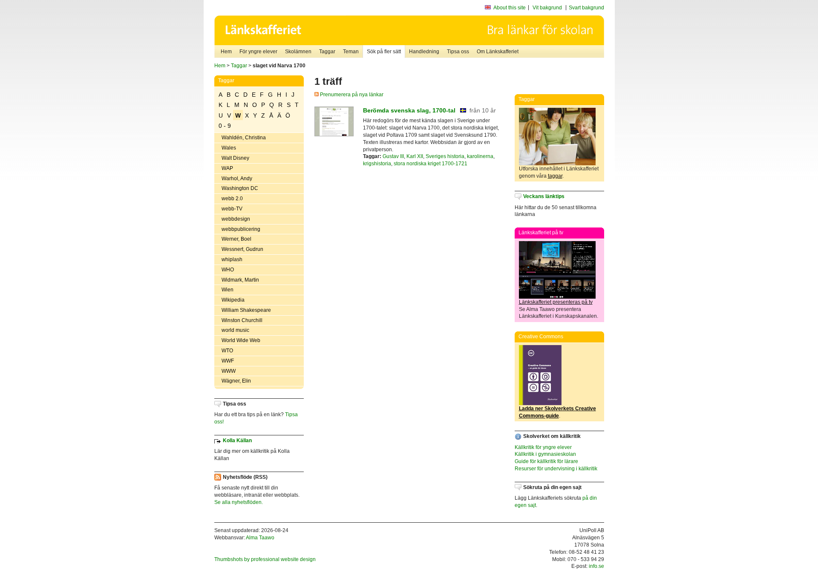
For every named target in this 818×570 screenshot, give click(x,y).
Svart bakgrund (586, 8)
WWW (229, 371)
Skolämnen (298, 52)
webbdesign (236, 219)
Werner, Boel (236, 239)
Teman (351, 52)
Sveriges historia (445, 156)
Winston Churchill (242, 320)
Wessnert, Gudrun (242, 249)
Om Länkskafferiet (497, 52)
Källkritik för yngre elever (543, 447)
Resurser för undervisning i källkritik (556, 469)
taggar (555, 176)
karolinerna (480, 156)
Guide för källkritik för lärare (546, 461)
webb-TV (232, 209)
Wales (229, 148)
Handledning (424, 52)
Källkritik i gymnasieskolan (545, 454)
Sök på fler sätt (384, 52)
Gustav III (393, 156)
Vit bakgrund (547, 8)
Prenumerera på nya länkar (351, 95)
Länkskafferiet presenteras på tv (556, 302)
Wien (227, 290)
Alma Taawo (260, 538)
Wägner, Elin (236, 381)
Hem (226, 52)
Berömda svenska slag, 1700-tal (409, 110)
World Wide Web (241, 340)
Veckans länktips (544, 196)
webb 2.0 (232, 199)
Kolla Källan (237, 440)
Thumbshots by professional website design (265, 559)
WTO (227, 351)
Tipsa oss (458, 52)
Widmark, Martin (240, 280)
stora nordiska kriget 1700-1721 (430, 164)
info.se (596, 566)
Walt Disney (235, 158)
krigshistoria (377, 164)
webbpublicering (241, 229)
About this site (509, 8)
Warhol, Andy (237, 178)
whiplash (232, 259)
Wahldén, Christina (244, 138)
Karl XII (414, 156)
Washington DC (240, 188)
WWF (228, 361)
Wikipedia (233, 300)
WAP (227, 168)
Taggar (327, 52)
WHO (228, 270)
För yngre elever (258, 52)
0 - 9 (225, 125)
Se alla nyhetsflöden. (238, 502)
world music (235, 330)
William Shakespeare (246, 310)
